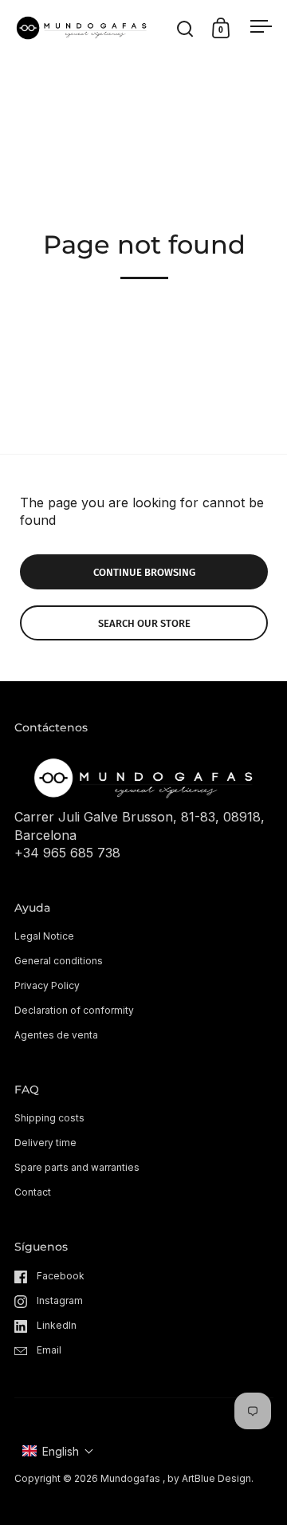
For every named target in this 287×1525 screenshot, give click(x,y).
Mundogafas (130, 1478)
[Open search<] (185, 28)
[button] (58, 1451)
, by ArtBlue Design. (208, 1478)
